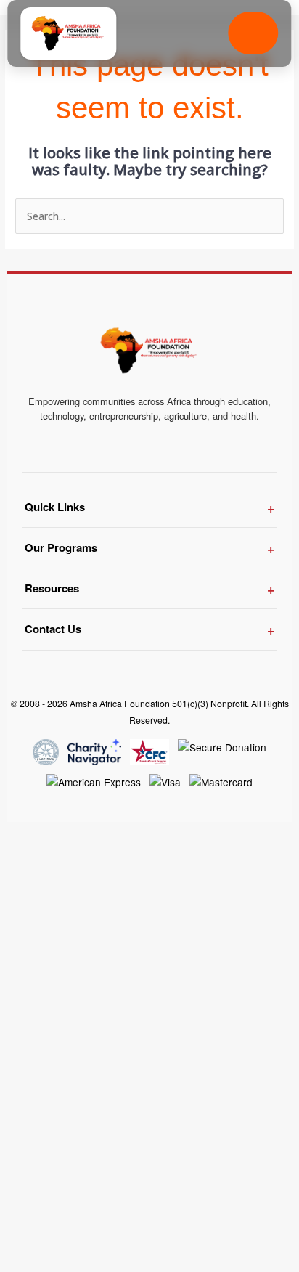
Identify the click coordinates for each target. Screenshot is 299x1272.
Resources (52, 588)
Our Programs (61, 547)
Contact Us (53, 629)
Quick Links (55, 507)
